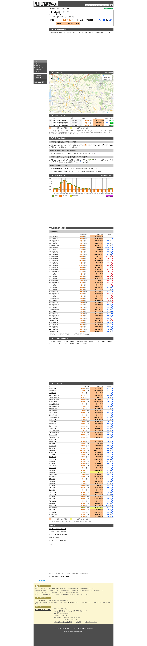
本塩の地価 (52, 499)
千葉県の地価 (38, 75)
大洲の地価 (52, 483)
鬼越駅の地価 (52, 421)
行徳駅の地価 (52, 390)
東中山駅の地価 (53, 435)
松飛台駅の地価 (53, 413)
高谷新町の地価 (53, 507)
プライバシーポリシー (91, 622)
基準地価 (56, 588)
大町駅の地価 (52, 439)
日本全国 (51, 8)
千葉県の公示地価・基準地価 (57, 532)
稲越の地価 (52, 496)
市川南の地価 (52, 501)
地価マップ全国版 (39, 82)
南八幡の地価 (52, 452)
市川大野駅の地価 (54, 430)
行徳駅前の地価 (53, 474)
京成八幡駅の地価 (54, 404)
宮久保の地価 (52, 441)
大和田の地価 (52, 512)
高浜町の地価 (52, 505)
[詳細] (111, 120)
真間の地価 (52, 454)
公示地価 (50, 588)
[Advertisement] (40, 33)
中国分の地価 (52, 492)
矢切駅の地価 (52, 424)
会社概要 (78, 622)
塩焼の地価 (52, 472)
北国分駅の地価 (53, 426)
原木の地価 (52, 463)
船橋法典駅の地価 (54, 406)
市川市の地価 (38, 77)
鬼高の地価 (52, 461)
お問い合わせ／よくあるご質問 (63, 622)
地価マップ (37, 65)
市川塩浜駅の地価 (54, 437)
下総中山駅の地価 (54, 397)
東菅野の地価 (52, 459)
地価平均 (36, 64)
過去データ (37, 71)
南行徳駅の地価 (53, 408)
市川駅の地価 (52, 388)
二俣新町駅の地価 (54, 432)
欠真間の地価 (52, 457)
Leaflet (98, 112)
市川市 (62, 8)
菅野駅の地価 (52, 419)
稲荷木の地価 (52, 468)
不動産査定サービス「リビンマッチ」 (77, 602)
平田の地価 (52, 481)
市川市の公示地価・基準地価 (57, 529)
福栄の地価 (52, 485)
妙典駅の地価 (52, 393)
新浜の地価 (52, 510)
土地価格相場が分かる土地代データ (73, 631)
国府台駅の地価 (53, 415)
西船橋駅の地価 (53, 410)
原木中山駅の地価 (54, 395)
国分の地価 (52, 490)
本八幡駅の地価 (53, 401)
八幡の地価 (52, 450)
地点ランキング (38, 67)
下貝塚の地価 (52, 494)
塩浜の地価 (52, 503)
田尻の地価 (52, 487)
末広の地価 (52, 470)
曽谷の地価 (52, 443)
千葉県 (57, 8)
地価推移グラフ (38, 69)
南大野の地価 (52, 465)
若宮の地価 (52, 448)
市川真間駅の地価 (54, 417)
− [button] (51, 78)
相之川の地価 (52, 476)
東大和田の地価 (53, 514)
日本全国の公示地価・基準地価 (58, 534)
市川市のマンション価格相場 (57, 540)
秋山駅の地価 (52, 428)
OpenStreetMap (104, 112)
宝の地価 (51, 516)
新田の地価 (52, 479)
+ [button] (51, 76)
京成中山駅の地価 (54, 399)
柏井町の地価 (52, 446)
